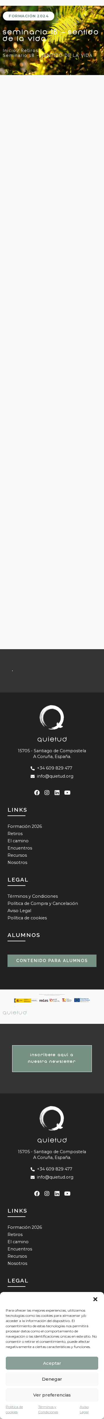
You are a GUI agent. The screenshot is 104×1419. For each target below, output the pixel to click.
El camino (18, 840)
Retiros (15, 833)
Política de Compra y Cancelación (43, 903)
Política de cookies (14, 1409)
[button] (95, 1299)
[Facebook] (37, 792)
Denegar (52, 1379)
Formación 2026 (25, 826)
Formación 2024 (29, 16)
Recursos (17, 855)
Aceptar (52, 1363)
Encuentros (20, 848)
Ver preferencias (52, 1395)
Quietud (15, 1012)
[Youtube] (67, 792)
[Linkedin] (57, 792)
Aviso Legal (84, 1409)
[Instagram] (47, 792)
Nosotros (17, 862)
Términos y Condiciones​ (48, 1409)
